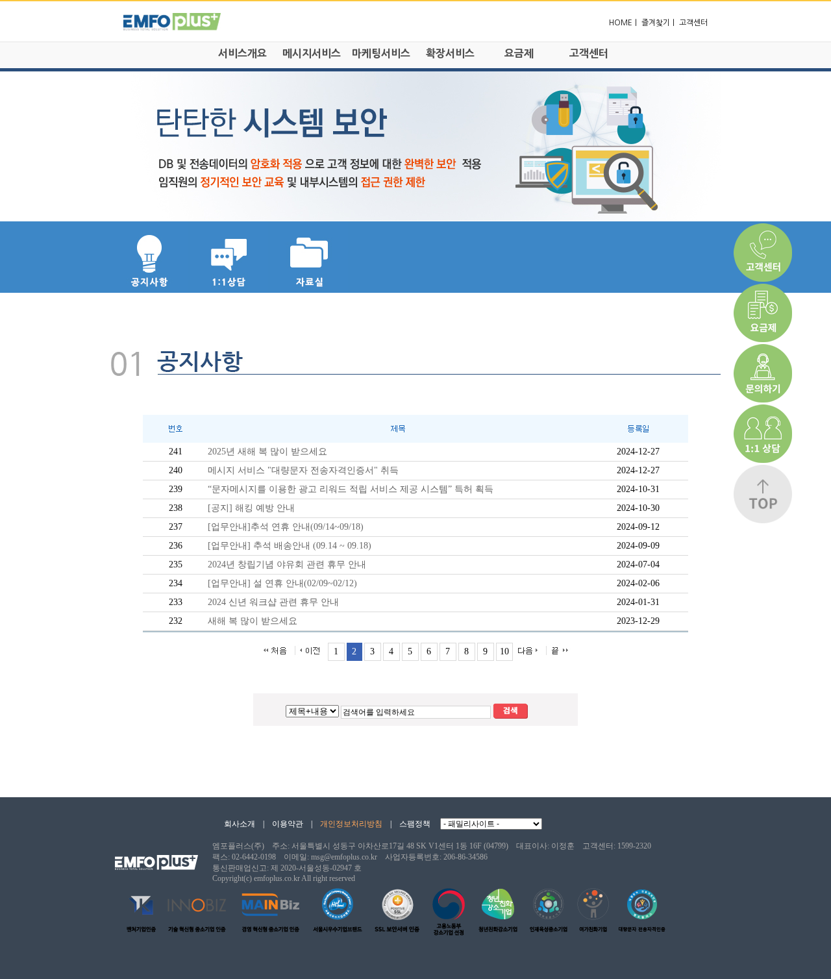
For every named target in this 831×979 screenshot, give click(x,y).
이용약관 (287, 823)
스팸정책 (414, 823)
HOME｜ (624, 23)
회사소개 (239, 823)
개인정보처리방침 (351, 823)
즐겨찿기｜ (659, 23)
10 (504, 651)
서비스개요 (242, 53)
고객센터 (693, 23)
